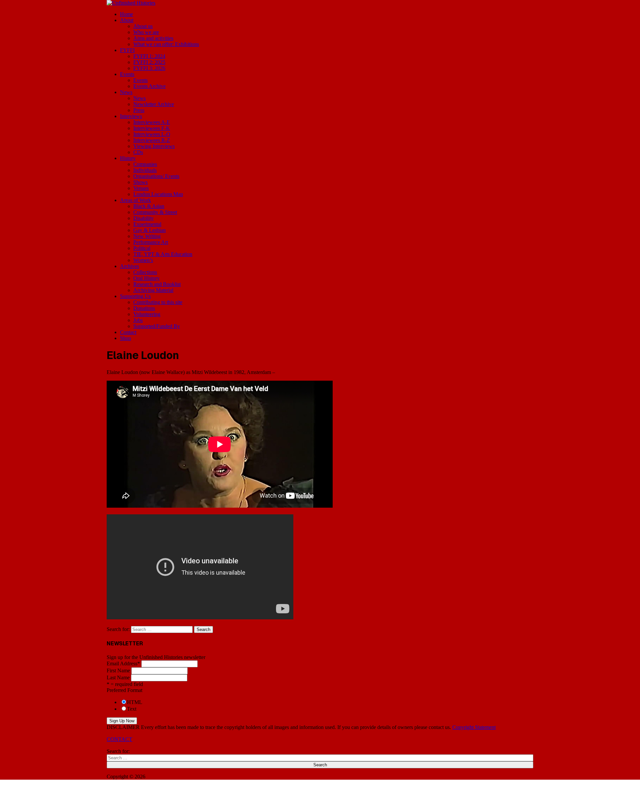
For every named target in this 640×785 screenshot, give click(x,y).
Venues (141, 188)
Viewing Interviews (154, 146)
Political (141, 248)
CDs (138, 152)
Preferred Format (124, 690)
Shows (140, 182)
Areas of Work (135, 200)
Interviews (131, 116)
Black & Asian (148, 206)
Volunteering (146, 314)
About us (143, 26)
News (126, 92)
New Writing (147, 236)
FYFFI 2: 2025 (149, 62)
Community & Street (155, 212)
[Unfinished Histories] (131, 3)
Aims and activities (153, 38)
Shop (125, 338)
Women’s (143, 260)
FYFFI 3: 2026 (149, 68)
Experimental (147, 224)
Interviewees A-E (151, 122)
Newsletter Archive (153, 104)
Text (131, 709)
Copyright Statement (474, 727)
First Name (118, 670)
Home (126, 14)
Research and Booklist (157, 284)
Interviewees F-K (151, 128)
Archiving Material (153, 290)
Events (127, 74)
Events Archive (149, 86)
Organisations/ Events (156, 176)
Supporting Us (135, 296)
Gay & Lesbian (149, 230)
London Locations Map (158, 194)
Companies (145, 164)
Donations (144, 308)
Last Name (118, 677)
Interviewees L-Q (151, 134)
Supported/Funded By (156, 326)
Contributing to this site (157, 302)
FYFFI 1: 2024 (149, 56)
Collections (145, 272)
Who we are (146, 32)
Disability (143, 218)
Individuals (145, 170)
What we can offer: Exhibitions (166, 44)
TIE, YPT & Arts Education (162, 254)
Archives (129, 266)
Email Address (123, 663)
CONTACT (119, 739)
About (126, 20)
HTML (134, 702)
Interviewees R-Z (151, 140)
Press (138, 110)
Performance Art (150, 242)
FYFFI (127, 50)
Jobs (138, 320)
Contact (128, 332)
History (128, 158)
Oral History (146, 278)
